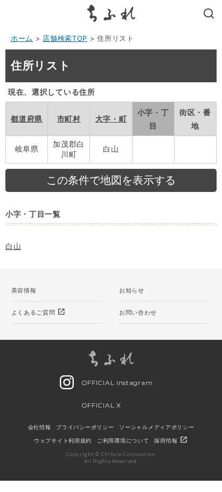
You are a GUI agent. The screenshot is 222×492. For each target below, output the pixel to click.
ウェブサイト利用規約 (63, 440)
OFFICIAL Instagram (115, 383)
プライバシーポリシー (85, 427)
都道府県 (27, 118)
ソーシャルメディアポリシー (156, 427)
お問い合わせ (138, 312)
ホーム (22, 38)
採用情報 (171, 440)
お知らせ (131, 290)
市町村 (69, 118)
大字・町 (111, 118)
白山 (13, 246)
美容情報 (24, 290)
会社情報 (39, 427)
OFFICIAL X (100, 405)
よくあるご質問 (38, 311)
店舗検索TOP (65, 38)
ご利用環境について (123, 440)
